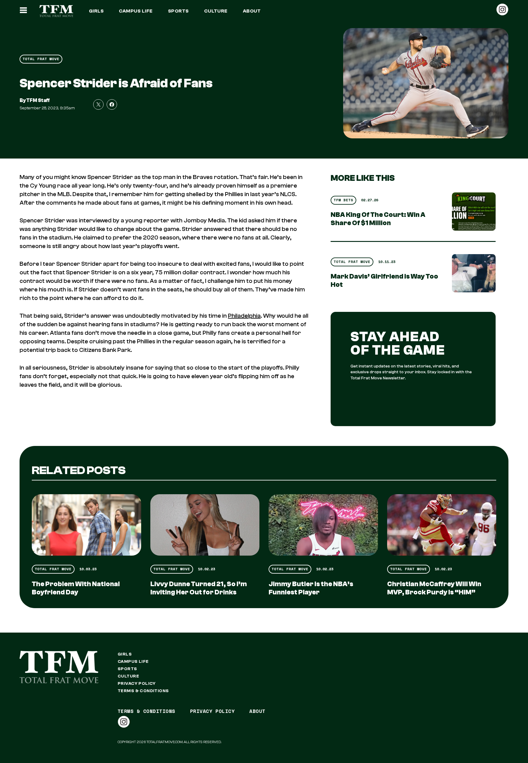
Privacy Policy (137, 683)
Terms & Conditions (143, 690)
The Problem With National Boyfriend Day (76, 588)
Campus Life (135, 11)
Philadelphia (244, 315)
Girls (96, 11)
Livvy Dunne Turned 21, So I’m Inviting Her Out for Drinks (198, 588)
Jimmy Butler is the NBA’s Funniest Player (311, 588)
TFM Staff (38, 100)
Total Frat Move (41, 58)
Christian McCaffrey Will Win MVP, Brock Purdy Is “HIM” (434, 588)
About (252, 11)
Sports (178, 11)
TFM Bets (343, 200)
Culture (216, 11)
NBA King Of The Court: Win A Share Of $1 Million (378, 219)
